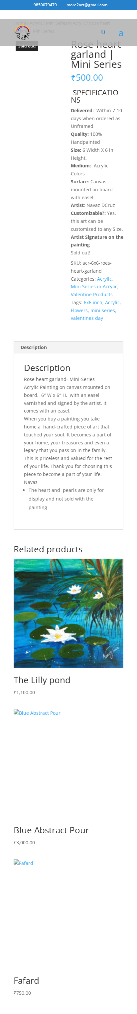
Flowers (79, 310)
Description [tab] (34, 347)
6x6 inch (93, 302)
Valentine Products (92, 294)
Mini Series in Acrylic (94, 286)
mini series (102, 310)
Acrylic (104, 279)
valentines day (87, 318)
